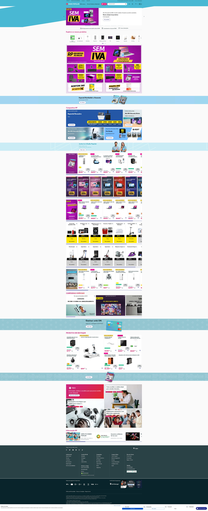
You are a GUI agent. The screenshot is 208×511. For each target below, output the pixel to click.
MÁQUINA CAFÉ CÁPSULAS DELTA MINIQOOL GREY (129, 355)
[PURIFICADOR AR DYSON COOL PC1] (134, 276)
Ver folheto (82, 102)
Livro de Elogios (130, 467)
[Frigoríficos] (95, 37)
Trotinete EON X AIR (131, 224)
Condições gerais (115, 463)
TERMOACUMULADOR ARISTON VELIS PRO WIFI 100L (135, 338)
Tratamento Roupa (131, 246)
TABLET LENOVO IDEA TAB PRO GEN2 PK (109, 203)
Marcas (82, 471)
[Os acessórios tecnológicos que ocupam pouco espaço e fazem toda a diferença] (86, 414)
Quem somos (68, 456)
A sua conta (129, 456)
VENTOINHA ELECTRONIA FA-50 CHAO (109, 272)
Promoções (98, 456)
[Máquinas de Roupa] (102, 37)
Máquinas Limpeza (119, 246)
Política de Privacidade (70, 491)
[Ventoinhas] (87, 37)
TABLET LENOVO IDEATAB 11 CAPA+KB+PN (84, 203)
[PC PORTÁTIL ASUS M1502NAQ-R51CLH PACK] (96, 160)
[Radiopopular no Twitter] (69, 450)
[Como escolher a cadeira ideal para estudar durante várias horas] (124, 398)
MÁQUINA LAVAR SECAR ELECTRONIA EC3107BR (72, 356)
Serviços (83, 0)
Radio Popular (68, 463)
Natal (97, 465)
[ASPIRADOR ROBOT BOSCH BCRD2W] (121, 160)
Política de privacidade (117, 505)
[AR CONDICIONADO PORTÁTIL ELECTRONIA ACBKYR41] (121, 276)
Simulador (83, 456)
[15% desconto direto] (132, 436)
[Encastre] (118, 37)
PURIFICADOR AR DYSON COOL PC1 (133, 272)
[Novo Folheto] (71, 161)
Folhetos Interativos (100, 458)
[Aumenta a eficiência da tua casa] (102, 436)
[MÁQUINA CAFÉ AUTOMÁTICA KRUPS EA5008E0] (134, 160)
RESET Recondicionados (72, 41)
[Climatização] (71, 253)
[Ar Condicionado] (80, 37)
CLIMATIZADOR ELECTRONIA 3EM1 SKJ (95, 272)
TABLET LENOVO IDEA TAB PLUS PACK (96, 203)
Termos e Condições (80, 491)
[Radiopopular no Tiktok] (82, 450)
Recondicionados (84, 469)
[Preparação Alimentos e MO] (71, 230)
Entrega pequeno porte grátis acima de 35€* (126, 0)
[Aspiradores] (83, 253)
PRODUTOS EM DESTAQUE (76, 333)
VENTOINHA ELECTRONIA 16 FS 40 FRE (84, 272)
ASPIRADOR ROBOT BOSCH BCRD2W (120, 156)
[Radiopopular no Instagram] (79, 450)
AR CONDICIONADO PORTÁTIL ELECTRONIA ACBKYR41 (120, 272)
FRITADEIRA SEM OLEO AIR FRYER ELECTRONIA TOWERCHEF (72, 338)
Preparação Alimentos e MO (71, 224)
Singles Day (98, 467)
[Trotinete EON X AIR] (131, 230)
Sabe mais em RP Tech (74, 395)
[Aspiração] (125, 37)
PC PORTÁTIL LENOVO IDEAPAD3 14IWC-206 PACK (108, 156)
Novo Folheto (72, 154)
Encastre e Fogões (107, 223)
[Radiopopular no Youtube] (73, 450)
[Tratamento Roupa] (131, 253)
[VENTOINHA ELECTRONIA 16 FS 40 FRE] (84, 276)
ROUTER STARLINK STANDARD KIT (108, 338)
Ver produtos (71, 124)
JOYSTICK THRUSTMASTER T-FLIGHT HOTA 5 (89, 337)
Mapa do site (88, 491)
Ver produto (71, 195)
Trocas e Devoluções (138, 0)
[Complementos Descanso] (119, 230)
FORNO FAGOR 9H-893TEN (122, 338)
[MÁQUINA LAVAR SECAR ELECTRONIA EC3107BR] (72, 360)
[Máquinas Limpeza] (119, 253)
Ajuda (113, 465)
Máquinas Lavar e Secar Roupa (96, 224)
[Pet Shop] (133, 37)
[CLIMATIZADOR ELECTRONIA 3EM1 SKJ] (96, 276)
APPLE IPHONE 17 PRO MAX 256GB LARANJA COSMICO (110, 356)
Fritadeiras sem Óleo (83, 224)
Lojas (136, 448)
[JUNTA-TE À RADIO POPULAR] (72, 436)
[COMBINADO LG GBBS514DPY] (84, 160)
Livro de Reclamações (131, 469)
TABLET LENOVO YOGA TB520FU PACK (133, 203)
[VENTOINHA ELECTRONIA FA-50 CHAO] (109, 276)
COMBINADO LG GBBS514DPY (82, 156)
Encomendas (129, 458)
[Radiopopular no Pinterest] (76, 450)
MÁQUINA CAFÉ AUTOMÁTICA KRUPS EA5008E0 (132, 156)
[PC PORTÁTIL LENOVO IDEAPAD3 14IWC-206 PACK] (109, 160)
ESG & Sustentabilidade (75, 0)
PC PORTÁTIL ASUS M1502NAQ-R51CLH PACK (96, 156)
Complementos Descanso (119, 224)
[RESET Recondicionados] (72, 37)
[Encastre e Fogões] (107, 230)
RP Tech (68, 0)
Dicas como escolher (85, 467)
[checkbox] (123, 506)
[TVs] (110, 37)
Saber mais (89, 326)
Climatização (72, 246)
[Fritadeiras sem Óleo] (83, 230)
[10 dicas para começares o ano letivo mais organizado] (124, 419)
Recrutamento (68, 461)
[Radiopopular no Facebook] (66, 450)
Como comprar (114, 456)
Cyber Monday (99, 463)
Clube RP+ (88, 0)
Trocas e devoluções (115, 461)
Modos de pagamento (116, 458)
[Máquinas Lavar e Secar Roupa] (95, 230)
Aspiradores (83, 246)
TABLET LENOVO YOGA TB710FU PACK (120, 203)
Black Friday (98, 461)
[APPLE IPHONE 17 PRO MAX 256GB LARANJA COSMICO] (110, 360)
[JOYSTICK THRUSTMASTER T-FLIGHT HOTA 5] (92, 351)
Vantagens (83, 458)
